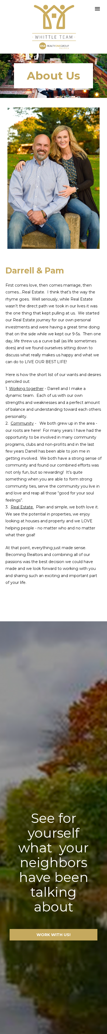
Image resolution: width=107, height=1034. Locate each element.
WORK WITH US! (53, 934)
